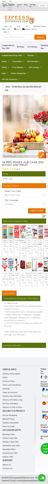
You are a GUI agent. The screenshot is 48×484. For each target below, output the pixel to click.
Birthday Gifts (9, 434)
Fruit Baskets (17, 67)
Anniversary (32, 47)
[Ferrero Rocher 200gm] (28, 264)
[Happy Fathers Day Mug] (4, 232)
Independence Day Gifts (12, 55)
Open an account (10, 392)
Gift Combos (34, 67)
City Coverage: (12, 200)
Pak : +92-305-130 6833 (7, 29)
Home (8, 86)
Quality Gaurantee (11, 422)
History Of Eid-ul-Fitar (12, 407)
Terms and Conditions (12, 385)
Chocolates (17, 61)
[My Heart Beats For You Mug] (41, 232)
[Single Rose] (16, 264)
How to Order (9, 426)
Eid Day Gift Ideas (10, 403)
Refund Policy (9, 419)
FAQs (5, 377)
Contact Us (7, 468)
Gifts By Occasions (10, 79)
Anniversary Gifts (10, 453)
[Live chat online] (42, 478)
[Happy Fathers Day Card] (10, 232)
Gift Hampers (32, 61)
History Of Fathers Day (13, 400)
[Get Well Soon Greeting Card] (29, 232)
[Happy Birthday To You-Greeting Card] (22, 232)
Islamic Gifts (8, 456)
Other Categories (18, 73)
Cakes (4, 61)
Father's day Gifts (10, 438)
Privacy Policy (9, 381)
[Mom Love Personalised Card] (35, 232)
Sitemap (6, 388)
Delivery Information (11, 373)
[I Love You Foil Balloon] (4, 264)
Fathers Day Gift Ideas (12, 396)
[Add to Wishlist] (43, 215)
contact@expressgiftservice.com (30, 480)
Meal (4, 73)
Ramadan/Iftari (9, 449)
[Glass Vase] (34, 264)
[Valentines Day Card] (16, 232)
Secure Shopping (10, 415)
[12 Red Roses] (22, 264)
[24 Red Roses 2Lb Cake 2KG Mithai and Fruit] (41, 155)
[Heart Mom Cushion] (40, 264)
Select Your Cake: (13, 191)
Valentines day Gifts (11, 445)
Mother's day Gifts (11, 442)
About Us (7, 464)
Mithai (4, 67)
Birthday (20, 47)
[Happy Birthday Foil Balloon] (10, 264)
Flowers (30, 55)
